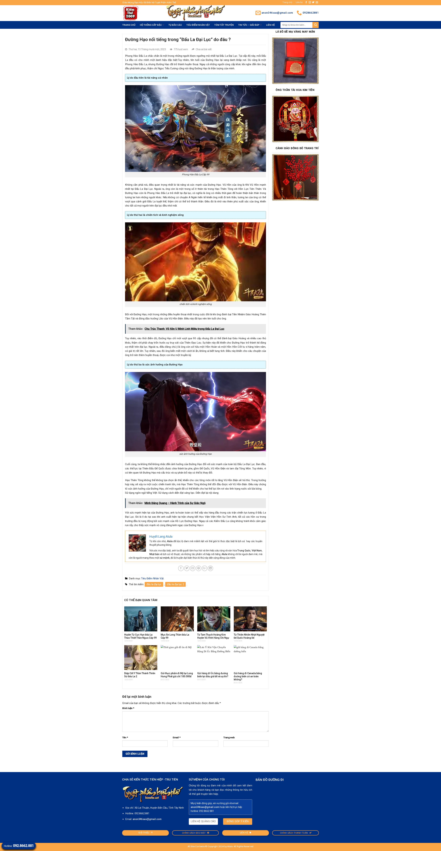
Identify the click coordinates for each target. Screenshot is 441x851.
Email (177, 737)
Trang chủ (287, 2)
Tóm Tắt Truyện (224, 24)
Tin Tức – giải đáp (248, 24)
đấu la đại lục (153, 584)
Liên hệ (299, 2)
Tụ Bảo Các (175, 24)
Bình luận (128, 708)
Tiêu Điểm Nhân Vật (198, 24)
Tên (125, 737)
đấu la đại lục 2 (175, 584)
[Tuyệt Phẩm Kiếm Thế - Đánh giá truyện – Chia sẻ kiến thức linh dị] (141, 13)
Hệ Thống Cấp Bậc (151, 24)
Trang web (229, 737)
